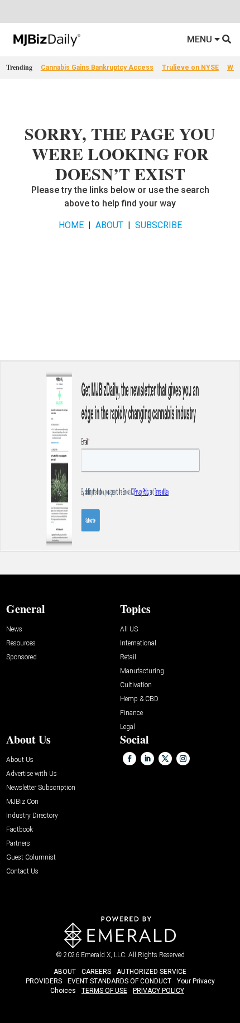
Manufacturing (142, 671)
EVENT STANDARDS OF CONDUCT (119, 981)
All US (129, 629)
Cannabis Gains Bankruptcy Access (97, 67)
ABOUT (109, 225)
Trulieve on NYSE (190, 67)
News (14, 629)
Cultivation (136, 685)
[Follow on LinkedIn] (147, 758)
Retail (128, 657)
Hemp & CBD (139, 699)
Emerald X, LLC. (104, 955)
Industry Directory (32, 815)
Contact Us (22, 871)
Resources (21, 643)
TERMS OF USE (104, 991)
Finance (131, 713)
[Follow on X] (165, 758)
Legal (127, 727)
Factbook (19, 829)
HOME (71, 225)
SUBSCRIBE (158, 225)
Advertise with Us (31, 774)
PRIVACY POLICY (158, 991)
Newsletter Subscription (40, 788)
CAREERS (96, 972)
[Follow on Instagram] (183, 758)
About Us (19, 760)
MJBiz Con (22, 801)
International (138, 643)
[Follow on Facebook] (129, 758)
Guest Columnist (31, 857)
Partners (18, 843)
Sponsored (21, 657)
